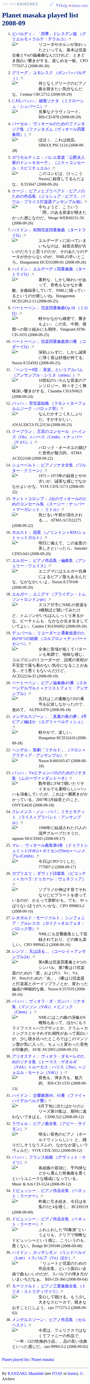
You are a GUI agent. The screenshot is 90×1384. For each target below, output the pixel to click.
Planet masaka (43, 1359)
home (72, 1373)
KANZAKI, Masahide (26, 1373)
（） (48, 129)
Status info (79, 5)
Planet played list (15, 1359)
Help (63, 5)
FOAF (57, 1373)
